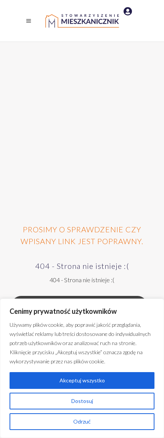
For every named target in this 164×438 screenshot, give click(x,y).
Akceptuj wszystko (82, 380)
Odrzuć (82, 421)
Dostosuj (82, 401)
